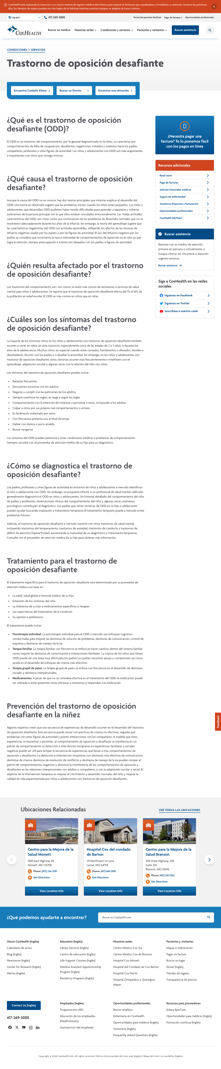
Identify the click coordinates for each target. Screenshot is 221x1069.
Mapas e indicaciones (179, 948)
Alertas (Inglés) (16, 973)
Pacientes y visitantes (150, 30)
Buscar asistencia (185, 30)
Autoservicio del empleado (77, 1027)
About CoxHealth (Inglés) (23, 941)
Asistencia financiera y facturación (179, 203)
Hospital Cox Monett (126, 960)
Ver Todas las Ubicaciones (179, 810)
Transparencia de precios (181, 979)
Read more (166, 175)
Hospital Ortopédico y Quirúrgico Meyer (134, 982)
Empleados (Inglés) (72, 1003)
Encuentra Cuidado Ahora (30, 90)
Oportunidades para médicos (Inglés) (136, 1022)
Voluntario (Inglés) (124, 1029)
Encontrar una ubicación (113, 90)
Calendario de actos (19, 948)
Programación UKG (71, 1010)
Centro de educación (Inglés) (77, 954)
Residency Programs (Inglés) (77, 978)
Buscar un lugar (175, 960)
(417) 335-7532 (167, 875)
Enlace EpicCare (176, 1010)
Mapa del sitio (151, 1056)
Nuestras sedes (84, 30)
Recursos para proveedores (183, 1003)
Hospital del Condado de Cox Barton (136, 967)
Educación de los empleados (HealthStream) (77, 1018)
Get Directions (41, 877)
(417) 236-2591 (49, 871)
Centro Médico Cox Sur (127, 948)
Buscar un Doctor (70, 90)
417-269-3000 (56, 17)
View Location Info (59, 892)
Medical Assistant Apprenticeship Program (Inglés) (80, 969)
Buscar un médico (59, 30)
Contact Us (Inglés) (24, 1005)
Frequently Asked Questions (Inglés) (135, 1035)
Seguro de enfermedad (172, 196)
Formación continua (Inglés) (183, 1022)
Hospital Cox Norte (125, 973)
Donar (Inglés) (174, 967)
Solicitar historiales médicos (175, 189)
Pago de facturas (172, 17)
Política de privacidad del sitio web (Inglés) (118, 1056)
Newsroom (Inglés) (18, 960)
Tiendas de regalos (177, 973)
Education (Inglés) (71, 941)
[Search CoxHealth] (210, 30)
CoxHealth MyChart (171, 218)
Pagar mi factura (176, 954)
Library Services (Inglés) (74, 948)
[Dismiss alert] (214, 6)
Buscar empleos (123, 1010)
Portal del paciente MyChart (147, 17)
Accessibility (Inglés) (172, 1056)
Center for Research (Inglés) (24, 967)
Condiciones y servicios (115, 30)
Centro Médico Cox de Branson (132, 954)
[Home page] (24, 30)
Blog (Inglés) (14, 954)
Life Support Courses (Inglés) (77, 960)
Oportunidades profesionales (199, 17)
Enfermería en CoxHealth (128, 1016)
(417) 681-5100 (108, 871)
